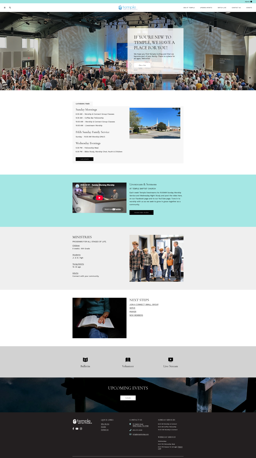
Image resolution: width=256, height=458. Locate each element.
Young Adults (78, 264)
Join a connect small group (144, 304)
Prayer (133, 312)
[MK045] (82, 421)
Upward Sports (206, 7)
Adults (75, 273)
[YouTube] (77, 428)
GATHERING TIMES (83, 104)
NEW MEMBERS (136, 315)
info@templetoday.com (141, 434)
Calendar (128, 398)
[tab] (82, 103)
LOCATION (84, 159)
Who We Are (105, 424)
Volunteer (128, 366)
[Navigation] (5, 8)
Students (76, 255)
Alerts (247, 2)
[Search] (10, 8)
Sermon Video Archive (141, 213)
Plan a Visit (142, 65)
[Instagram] (81, 428)
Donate (249, 7)
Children (76, 246)
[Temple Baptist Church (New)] (128, 7)
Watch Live (222, 7)
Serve (132, 308)
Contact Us (236, 7)
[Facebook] (73, 428)
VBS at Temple (189, 7)
